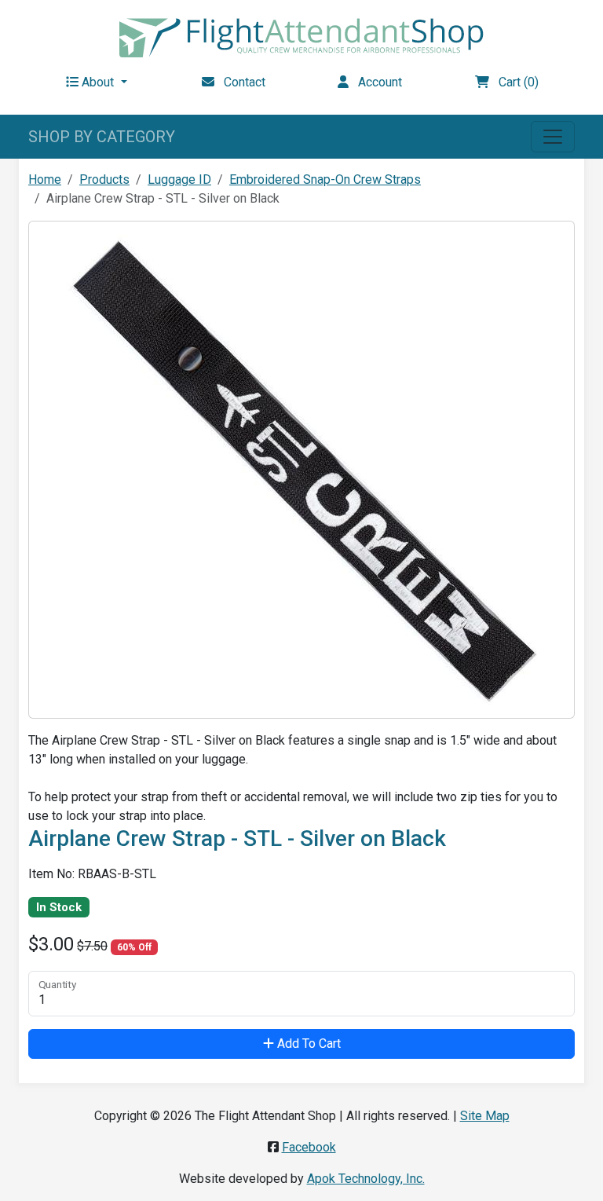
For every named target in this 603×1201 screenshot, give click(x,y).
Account (375, 82)
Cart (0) (514, 82)
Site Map (485, 1115)
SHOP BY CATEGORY (101, 136)
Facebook (309, 1147)
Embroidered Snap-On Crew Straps (325, 179)
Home (44, 179)
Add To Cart (307, 1043)
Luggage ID (179, 179)
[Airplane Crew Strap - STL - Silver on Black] (301, 468)
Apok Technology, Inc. (366, 1178)
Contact (239, 82)
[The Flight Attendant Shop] (301, 36)
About (98, 82)
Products (104, 179)
